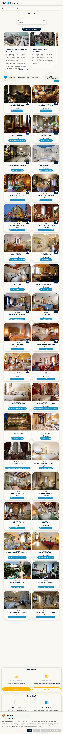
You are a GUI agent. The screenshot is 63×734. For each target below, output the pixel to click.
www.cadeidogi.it (46, 438)
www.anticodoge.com (17, 498)
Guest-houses (35, 77)
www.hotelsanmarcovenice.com (18, 408)
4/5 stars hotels (11, 77)
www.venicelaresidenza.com (18, 259)
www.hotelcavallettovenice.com (46, 378)
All (5, 77)
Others (13, 80)
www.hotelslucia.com (17, 587)
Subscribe (47, 689)
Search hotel (5, 9)
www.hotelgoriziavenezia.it (46, 230)
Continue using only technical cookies (50, 730)
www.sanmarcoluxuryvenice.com (46, 617)
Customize (36, 730)
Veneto (13, 9)
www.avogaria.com (46, 110)
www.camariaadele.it (17, 438)
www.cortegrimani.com (46, 349)
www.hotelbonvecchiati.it (46, 498)
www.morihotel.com (18, 170)
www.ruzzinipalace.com (18, 378)
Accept (30, 730)
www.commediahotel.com (18, 319)
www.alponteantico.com (17, 200)
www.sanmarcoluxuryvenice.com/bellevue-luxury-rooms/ (47, 408)
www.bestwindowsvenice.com (17, 140)
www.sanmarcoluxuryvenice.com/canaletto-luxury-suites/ (18, 468)
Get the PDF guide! (31, 29)
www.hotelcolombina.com (18, 527)
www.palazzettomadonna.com (18, 617)
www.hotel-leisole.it (46, 259)
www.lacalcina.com (46, 319)
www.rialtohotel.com (46, 527)
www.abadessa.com (46, 289)
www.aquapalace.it (18, 110)
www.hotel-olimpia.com (18, 289)
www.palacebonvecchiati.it (46, 587)
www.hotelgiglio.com (17, 349)
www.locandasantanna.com (46, 557)
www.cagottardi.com (46, 140)
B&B (28, 77)
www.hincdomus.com (46, 468)
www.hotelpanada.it (46, 200)
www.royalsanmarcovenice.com (18, 557)
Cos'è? (57, 81)
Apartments (7, 80)
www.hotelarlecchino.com (17, 230)
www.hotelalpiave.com (46, 170)
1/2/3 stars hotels (21, 77)
